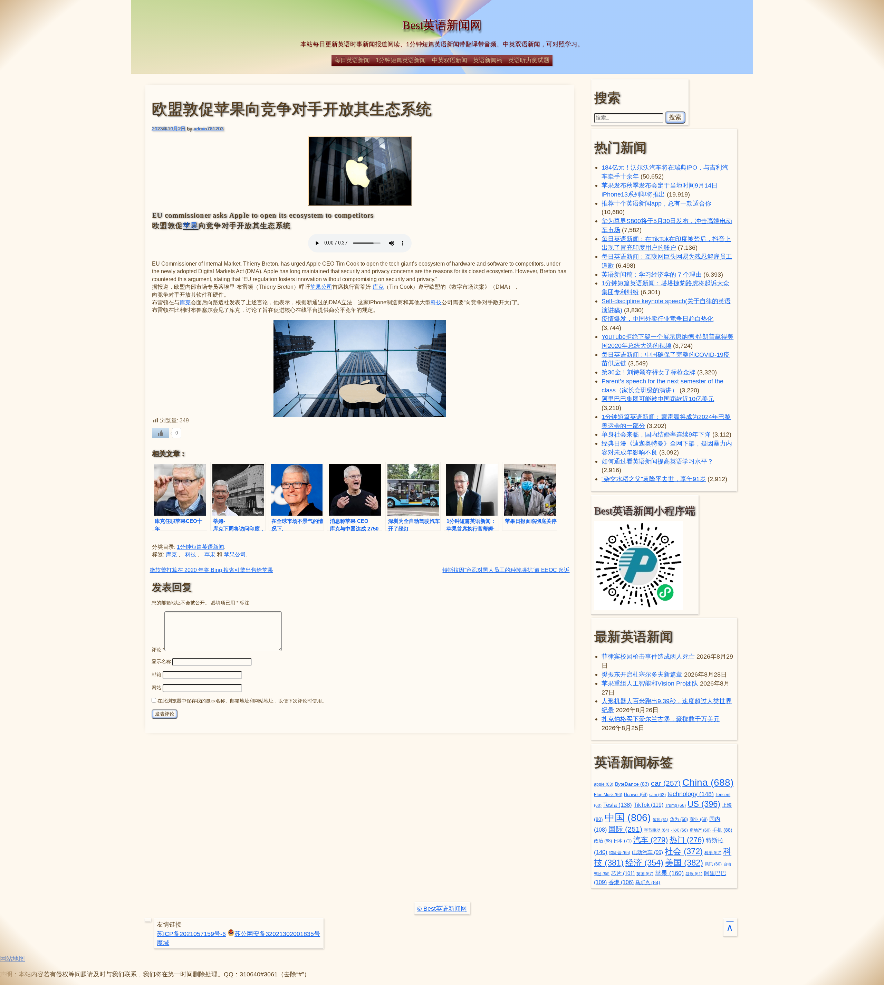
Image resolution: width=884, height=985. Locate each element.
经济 (644, 862)
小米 (679, 830)
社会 (684, 851)
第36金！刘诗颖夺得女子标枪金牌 (648, 372)
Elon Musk (608, 794)
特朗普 (619, 852)
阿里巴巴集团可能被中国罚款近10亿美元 (658, 398)
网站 (156, 687)
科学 (712, 852)
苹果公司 (321, 287)
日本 (623, 840)
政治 (603, 841)
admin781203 (208, 128)
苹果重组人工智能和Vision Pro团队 (650, 683)
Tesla (617, 804)
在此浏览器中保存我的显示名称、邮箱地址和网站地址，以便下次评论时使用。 (242, 701)
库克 (378, 287)
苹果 (190, 225)
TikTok (648, 805)
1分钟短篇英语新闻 (401, 60)
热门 (687, 839)
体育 (660, 819)
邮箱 (156, 674)
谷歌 (693, 873)
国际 (625, 829)
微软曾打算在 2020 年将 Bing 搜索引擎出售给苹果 (211, 570)
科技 (436, 302)
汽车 (650, 839)
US (704, 804)
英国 (644, 873)
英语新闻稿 (487, 60)
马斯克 (647, 882)
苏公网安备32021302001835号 (277, 933)
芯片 (623, 873)
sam (657, 794)
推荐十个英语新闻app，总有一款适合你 (656, 203)
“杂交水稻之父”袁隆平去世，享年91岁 (654, 478)
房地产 (700, 830)
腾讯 (713, 864)
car (666, 783)
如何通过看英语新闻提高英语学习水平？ (657, 461)
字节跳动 (656, 830)
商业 (699, 819)
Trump (675, 805)
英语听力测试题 (528, 60)
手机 (722, 830)
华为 (679, 819)
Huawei (635, 794)
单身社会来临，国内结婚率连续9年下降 (656, 434)
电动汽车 (647, 852)
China (707, 782)
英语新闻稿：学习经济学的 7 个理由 (652, 274)
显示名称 (161, 661)
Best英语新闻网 (442, 25)
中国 (628, 817)
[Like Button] (160, 433)
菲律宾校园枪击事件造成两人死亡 (648, 656)
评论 (158, 649)
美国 (684, 862)
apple (603, 784)
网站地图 (12, 958)
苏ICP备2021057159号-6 (191, 933)
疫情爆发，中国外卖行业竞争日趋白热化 (657, 318)
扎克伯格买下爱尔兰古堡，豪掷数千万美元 (661, 719)
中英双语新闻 (449, 60)
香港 (621, 882)
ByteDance (632, 784)
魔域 (163, 942)
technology (690, 794)
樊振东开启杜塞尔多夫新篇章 (642, 674)
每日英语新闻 (352, 60)
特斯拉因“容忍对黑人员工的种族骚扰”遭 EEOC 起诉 (505, 570)
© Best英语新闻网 (442, 908)
